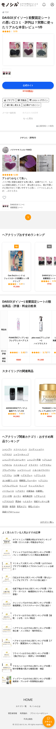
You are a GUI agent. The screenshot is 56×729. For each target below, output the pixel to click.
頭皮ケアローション (11, 512)
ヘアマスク (7, 454)
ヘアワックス (40, 475)
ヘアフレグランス (10, 486)
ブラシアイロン (9, 470)
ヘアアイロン (45, 465)
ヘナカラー (27, 501)
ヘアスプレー (26, 475)
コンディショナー (36, 449)
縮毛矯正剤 (27, 496)
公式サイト (28, 85)
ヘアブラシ (7, 475)
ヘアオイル (7, 465)
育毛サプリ (22, 506)
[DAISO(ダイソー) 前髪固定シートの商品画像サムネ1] (6, 73)
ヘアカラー (20, 491)
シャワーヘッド (24, 470)
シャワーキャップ (21, 454)
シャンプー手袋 (34, 460)
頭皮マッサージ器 (41, 501)
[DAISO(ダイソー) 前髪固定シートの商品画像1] (28, 49)
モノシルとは (35, 706)
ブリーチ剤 (7, 496)
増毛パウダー (34, 506)
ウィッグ (23, 486)
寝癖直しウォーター (28, 480)
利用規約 (23, 713)
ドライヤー (33, 465)
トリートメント (20, 449)
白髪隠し (40, 491)
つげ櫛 (16, 475)
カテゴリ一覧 (21, 706)
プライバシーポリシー (39, 713)
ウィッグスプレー (36, 486)
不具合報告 (28, 719)
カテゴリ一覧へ (47, 522)
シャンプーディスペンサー (14, 460)
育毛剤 (5, 506)
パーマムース (8, 491)
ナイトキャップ (20, 465)
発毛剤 (12, 506)
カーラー (17, 496)
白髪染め (30, 491)
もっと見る (28, 118)
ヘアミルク (47, 460)
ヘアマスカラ (8, 501)
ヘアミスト (43, 480)
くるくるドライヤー (41, 470)
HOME (28, 700)
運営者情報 (12, 713)
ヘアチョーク (40, 496)
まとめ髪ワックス (10, 480)
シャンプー (7, 449)
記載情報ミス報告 (46, 126)
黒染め (18, 501)
